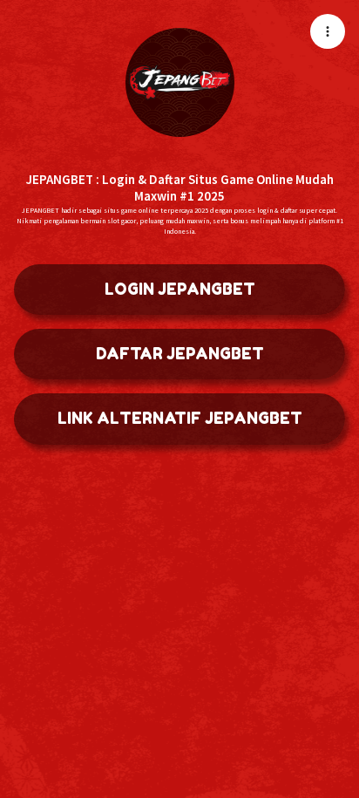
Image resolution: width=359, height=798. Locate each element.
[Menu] (327, 31)
